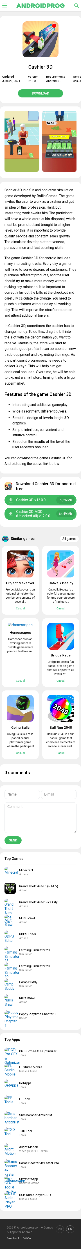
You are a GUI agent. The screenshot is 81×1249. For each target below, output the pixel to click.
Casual (20, 608)
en (70, 1229)
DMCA (27, 1238)
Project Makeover (20, 583)
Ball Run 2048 (61, 728)
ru (60, 1229)
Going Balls (20, 728)
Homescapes (20, 633)
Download (40, 93)
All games (69, 539)
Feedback (13, 1238)
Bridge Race (61, 655)
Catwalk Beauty (61, 583)
